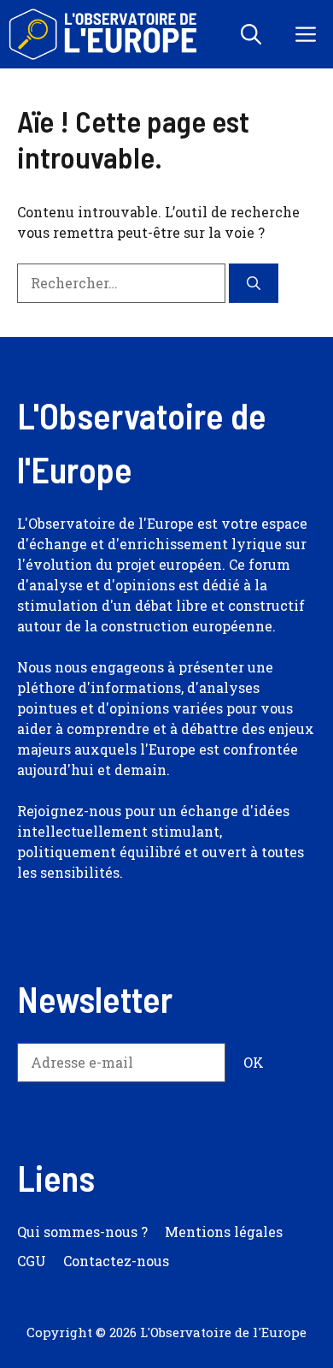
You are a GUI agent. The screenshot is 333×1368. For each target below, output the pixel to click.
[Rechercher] (253, 283)
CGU (31, 1261)
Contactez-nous (116, 1261)
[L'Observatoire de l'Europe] (105, 34)
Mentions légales (224, 1232)
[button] (251, 34)
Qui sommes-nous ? (82, 1232)
